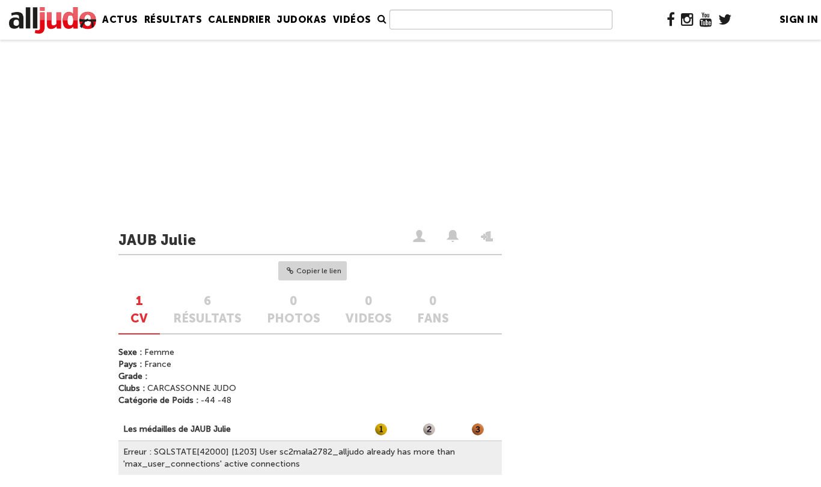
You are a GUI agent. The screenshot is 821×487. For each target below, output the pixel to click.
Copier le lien (318, 271)
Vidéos (352, 19)
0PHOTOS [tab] (293, 309)
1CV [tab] (139, 309)
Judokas (301, 19)
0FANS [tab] (433, 309)
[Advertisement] (410, 136)
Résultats (173, 19)
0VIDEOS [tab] (369, 309)
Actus (120, 19)
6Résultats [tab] (207, 309)
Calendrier (239, 19)
